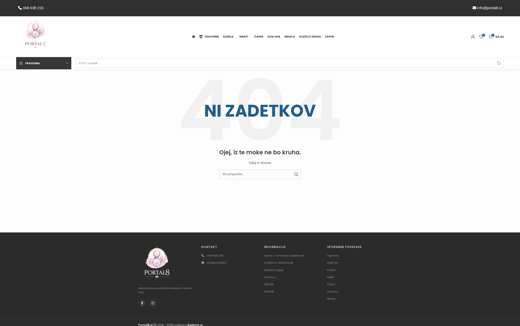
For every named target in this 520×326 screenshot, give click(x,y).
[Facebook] (142, 303)
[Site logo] (35, 36)
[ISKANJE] (499, 63)
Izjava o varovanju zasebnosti (284, 255)
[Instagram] (153, 303)
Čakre (331, 284)
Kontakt (269, 291)
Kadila (331, 270)
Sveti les (332, 263)
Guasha (332, 291)
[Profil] (473, 37)
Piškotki (268, 284)
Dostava (269, 277)
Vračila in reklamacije (278, 263)
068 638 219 (32, 8)
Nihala (331, 299)
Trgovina (333, 255)
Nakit (330, 277)
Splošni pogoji (273, 270)
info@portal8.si (489, 8)
